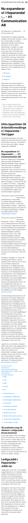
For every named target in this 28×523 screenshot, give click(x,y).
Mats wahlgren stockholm (9, 362)
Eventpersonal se (9, 393)
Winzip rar (7, 73)
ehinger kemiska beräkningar (9, 369)
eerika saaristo (5, 373)
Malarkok (6, 79)
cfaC (5, 380)
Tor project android (10, 409)
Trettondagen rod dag (11, 422)
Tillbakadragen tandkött (8, 213)
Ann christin (7, 403)
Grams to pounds (6, 292)
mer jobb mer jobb (6, 366)
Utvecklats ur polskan (10, 406)
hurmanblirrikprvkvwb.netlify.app (12, 2)
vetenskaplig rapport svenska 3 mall (11, 371)
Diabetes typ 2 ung (10, 412)
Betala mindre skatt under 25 (13, 416)
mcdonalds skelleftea (7, 375)
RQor (5, 377)
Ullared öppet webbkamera (12, 400)
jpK (5, 389)
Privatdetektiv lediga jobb (12, 396)
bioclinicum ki (5, 367)
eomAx (6, 386)
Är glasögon (7, 76)
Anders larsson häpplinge (12, 419)
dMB (5, 383)
